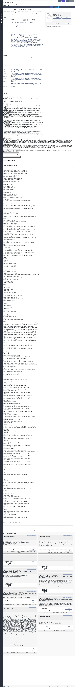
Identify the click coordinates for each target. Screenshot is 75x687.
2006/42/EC (20, 7)
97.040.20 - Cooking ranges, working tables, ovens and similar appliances (22, 22)
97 (55, 26)
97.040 (57, 26)
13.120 (50, 612)
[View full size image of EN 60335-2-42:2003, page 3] (49, 17)
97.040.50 (18, 551)
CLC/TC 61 (42, 7)
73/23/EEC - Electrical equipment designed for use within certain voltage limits (23, 48)
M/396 (31, 551)
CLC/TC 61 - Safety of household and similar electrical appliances (21, 24)
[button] (51, 7)
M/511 (34, 551)
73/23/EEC (38, 7)
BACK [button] (3, 7)
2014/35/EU (29, 7)
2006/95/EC (25, 7)
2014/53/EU (34, 7)
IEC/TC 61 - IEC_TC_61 (14, 25)
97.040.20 (16, 7)
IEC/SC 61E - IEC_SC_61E (15, 26)
